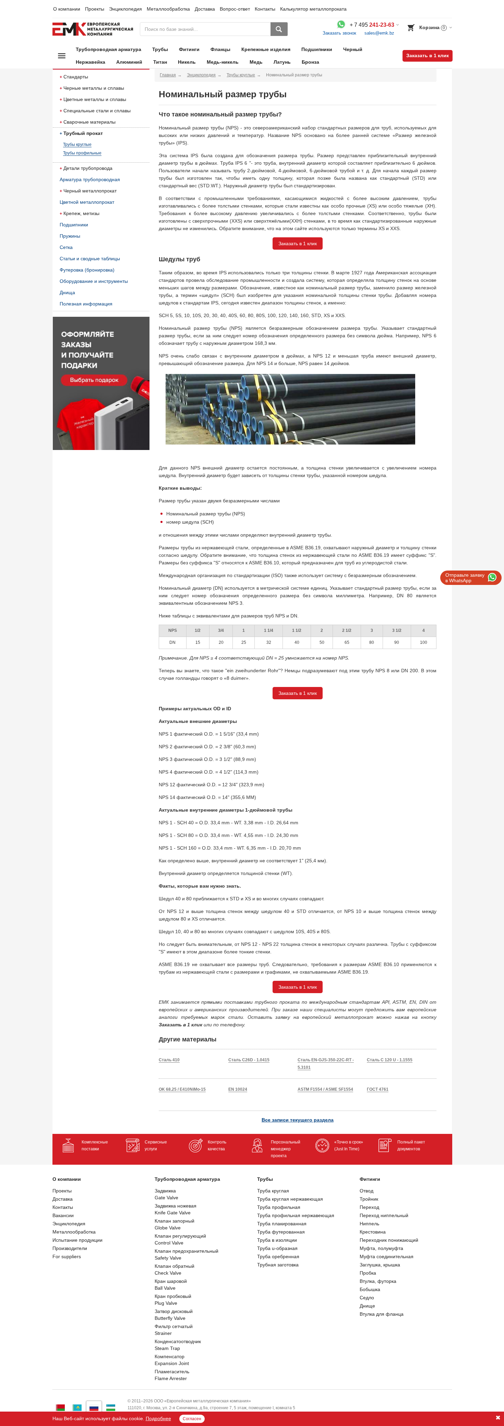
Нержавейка (90, 62)
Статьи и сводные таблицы (90, 258)
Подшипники (316, 49)
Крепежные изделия (265, 49)
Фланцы (220, 49)
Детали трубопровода (87, 168)
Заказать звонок (339, 33)
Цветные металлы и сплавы (94, 99)
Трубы (160, 49)
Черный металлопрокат (90, 190)
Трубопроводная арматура (108, 49)
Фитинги (189, 49)
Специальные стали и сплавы (97, 110)
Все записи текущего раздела (298, 1120)
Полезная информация (86, 304)
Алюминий (129, 62)
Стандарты (75, 76)
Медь (256, 62)
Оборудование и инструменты (94, 281)
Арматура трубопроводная (90, 179)
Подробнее (158, 1418)
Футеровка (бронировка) (87, 270)
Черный (352, 49)
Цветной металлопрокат (87, 202)
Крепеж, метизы (81, 213)
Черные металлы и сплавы (93, 88)
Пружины (70, 236)
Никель (187, 62)
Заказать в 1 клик (427, 55)
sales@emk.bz (379, 33)
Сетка (66, 247)
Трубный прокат (83, 133)
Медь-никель (223, 62)
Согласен (192, 1418)
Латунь (282, 62)
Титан (160, 62)
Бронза (310, 62)
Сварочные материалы (89, 122)
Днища (67, 292)
